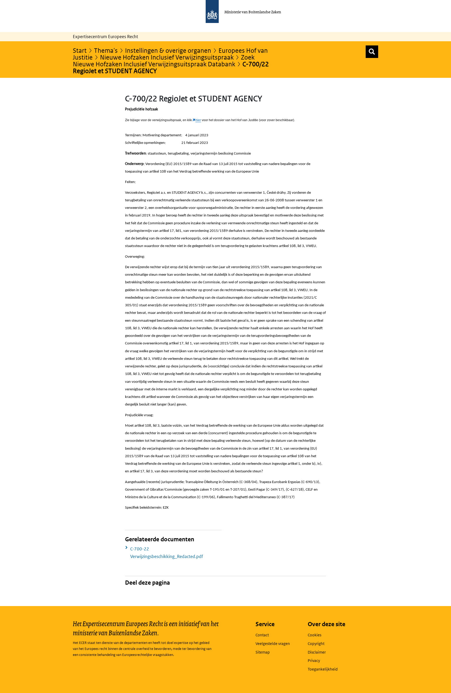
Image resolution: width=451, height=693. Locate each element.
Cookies (314, 634)
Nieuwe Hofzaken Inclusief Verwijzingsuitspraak (167, 57)
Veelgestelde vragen (273, 643)
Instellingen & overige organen (168, 50)
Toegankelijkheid (323, 669)
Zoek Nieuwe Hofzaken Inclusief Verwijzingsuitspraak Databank (163, 60)
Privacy (314, 660)
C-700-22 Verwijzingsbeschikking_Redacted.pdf (166, 552)
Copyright (316, 643)
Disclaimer (317, 652)
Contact (262, 634)
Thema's (106, 50)
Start (80, 50)
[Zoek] (372, 51)
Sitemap (263, 652)
